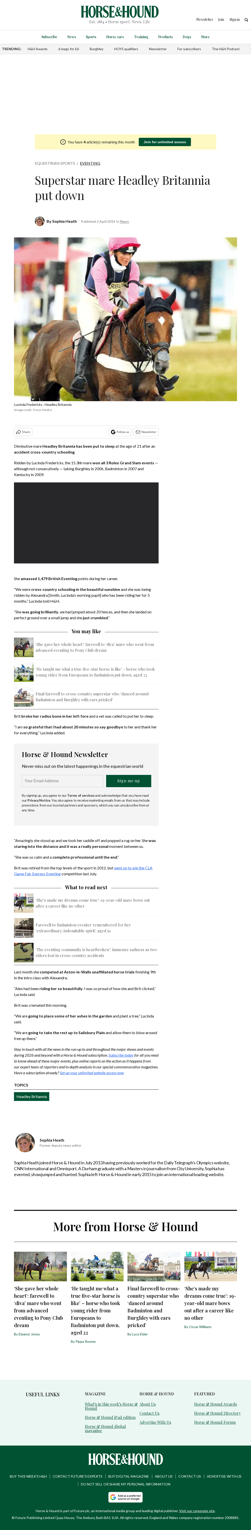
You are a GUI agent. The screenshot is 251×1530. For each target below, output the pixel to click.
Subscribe (49, 37)
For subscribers (189, 49)
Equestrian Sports (55, 163)
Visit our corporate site (197, 1511)
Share (26, 432)
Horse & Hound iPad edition (110, 1417)
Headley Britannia (31, 1096)
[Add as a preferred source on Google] (125, 1497)
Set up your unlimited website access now (92, 1072)
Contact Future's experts (77, 1476)
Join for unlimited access (165, 142)
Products (165, 37)
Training (141, 37)
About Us (147, 1404)
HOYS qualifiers (126, 49)
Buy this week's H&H (28, 1476)
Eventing (90, 163)
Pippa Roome (85, 1341)
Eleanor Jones (29, 1334)
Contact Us (149, 1413)
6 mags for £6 (68, 49)
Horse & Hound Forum (215, 1422)
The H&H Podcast (226, 49)
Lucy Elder (140, 1334)
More (205, 37)
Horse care (115, 37)
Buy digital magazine (128, 1476)
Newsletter (158, 49)
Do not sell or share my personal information (125, 1484)
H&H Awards (38, 49)
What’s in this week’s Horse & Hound (111, 1406)
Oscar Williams (200, 1327)
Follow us (123, 432)
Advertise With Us (155, 1422)
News (71, 37)
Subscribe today (121, 1055)
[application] (86, 523)
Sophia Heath (64, 221)
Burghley (96, 49)
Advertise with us (224, 1476)
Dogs (187, 37)
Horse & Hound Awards (215, 1404)
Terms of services (81, 795)
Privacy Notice (38, 800)
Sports (91, 37)
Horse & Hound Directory (217, 1413)
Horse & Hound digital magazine (105, 1428)
